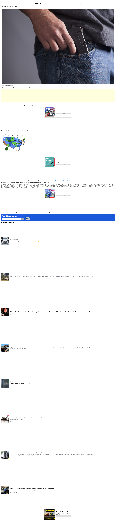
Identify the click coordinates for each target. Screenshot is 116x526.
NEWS (49, 3)
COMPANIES (61, 3)
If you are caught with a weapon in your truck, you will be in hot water (62, 180)
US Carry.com (10, 153)
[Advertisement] (28, 95)
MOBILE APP (56, 3)
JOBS (52, 3)
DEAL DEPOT (66, 3)
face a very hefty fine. (80, 180)
